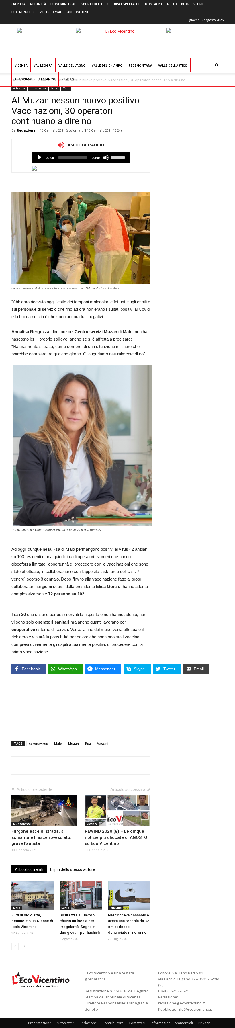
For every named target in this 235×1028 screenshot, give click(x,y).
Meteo (172, 4)
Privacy (204, 1023)
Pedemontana (140, 65)
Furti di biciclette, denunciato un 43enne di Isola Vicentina (32, 921)
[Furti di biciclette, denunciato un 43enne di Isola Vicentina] (32, 895)
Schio (54, 88)
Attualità (38, 4)
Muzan (73, 743)
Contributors (112, 1023)
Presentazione (39, 1023)
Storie (198, 4)
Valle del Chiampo (107, 65)
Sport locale (92, 4)
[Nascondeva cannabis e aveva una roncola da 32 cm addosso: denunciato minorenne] (129, 895)
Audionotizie (78, 12)
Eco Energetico (23, 12)
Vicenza (21, 65)
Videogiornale (51, 12)
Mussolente (22, 824)
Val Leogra (43, 65)
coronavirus (38, 743)
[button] (217, 65)
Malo (66, 88)
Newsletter (65, 1023)
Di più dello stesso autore (72, 869)
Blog (185, 4)
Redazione (26, 130)
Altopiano (24, 79)
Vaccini (102, 743)
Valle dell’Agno (72, 65)
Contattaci (137, 1023)
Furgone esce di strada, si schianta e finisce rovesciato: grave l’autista (41, 837)
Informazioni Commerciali (172, 1023)
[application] (81, 157)
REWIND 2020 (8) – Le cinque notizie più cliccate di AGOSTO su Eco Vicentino (116, 837)
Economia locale (63, 4)
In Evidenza (38, 88)
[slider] (119, 157)
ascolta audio (39, 157)
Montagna (154, 4)
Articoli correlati (29, 869)
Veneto (68, 79)
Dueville (116, 908)
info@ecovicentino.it (194, 1009)
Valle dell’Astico (172, 65)
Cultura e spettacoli (124, 4)
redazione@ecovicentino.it (181, 1003)
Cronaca (18, 4)
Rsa (88, 743)
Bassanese (47, 79)
